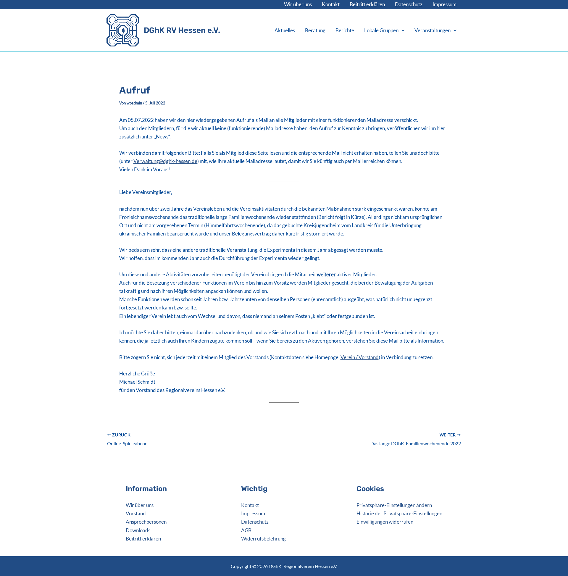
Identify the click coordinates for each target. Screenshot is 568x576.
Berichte (344, 30)
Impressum (444, 4)
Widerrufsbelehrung (263, 538)
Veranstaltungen (432, 30)
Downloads (138, 530)
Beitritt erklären (367, 4)
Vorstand (136, 513)
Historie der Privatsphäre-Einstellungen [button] (399, 513)
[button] (401, 30)
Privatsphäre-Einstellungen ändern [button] (394, 505)
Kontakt (331, 4)
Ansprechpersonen (146, 522)
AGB (246, 530)
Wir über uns (298, 4)
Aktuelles (285, 30)
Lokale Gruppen (381, 30)
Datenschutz (408, 4)
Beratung (315, 30)
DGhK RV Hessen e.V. (182, 30)
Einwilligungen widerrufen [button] (384, 522)
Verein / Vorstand (360, 357)
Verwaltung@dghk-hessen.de (165, 161)
